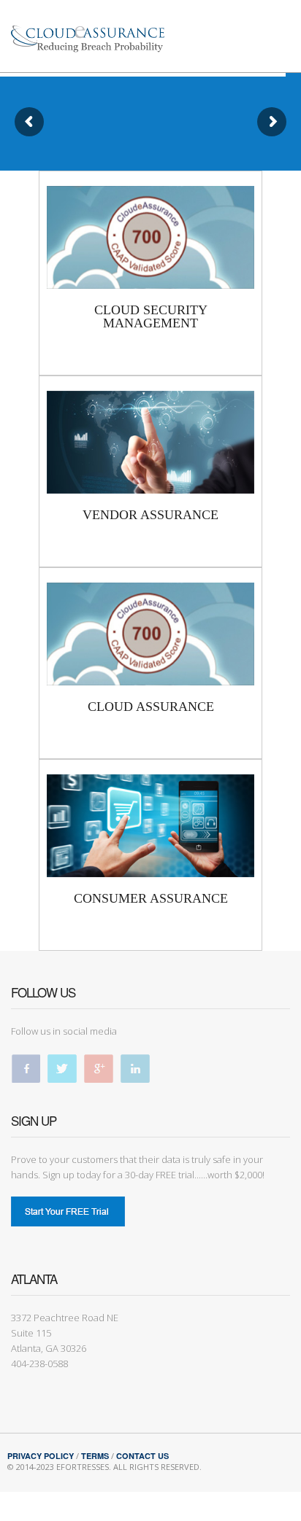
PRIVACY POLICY (40, 1455)
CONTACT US (142, 1455)
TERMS (95, 1455)
